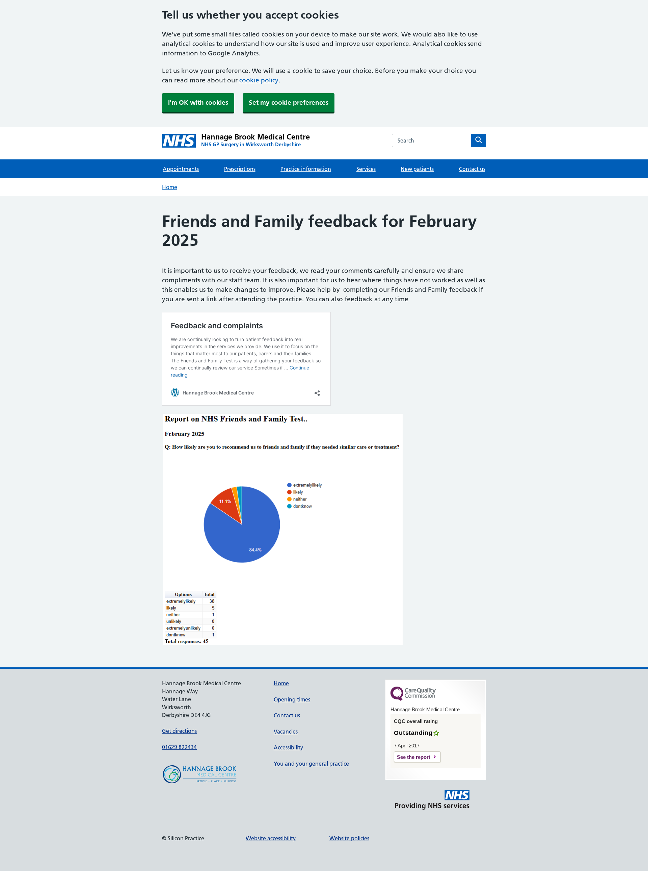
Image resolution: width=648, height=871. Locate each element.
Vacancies (286, 731)
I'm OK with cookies (198, 102)
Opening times (292, 699)
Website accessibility (271, 838)
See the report (413, 757)
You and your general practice (311, 763)
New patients (417, 168)
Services (366, 168)
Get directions (179, 730)
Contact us (472, 168)
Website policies (349, 838)
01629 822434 (179, 747)
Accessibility (288, 747)
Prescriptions (239, 168)
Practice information (305, 168)
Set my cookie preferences (288, 102)
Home (169, 187)
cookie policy (258, 80)
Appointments (181, 168)
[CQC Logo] (413, 699)
